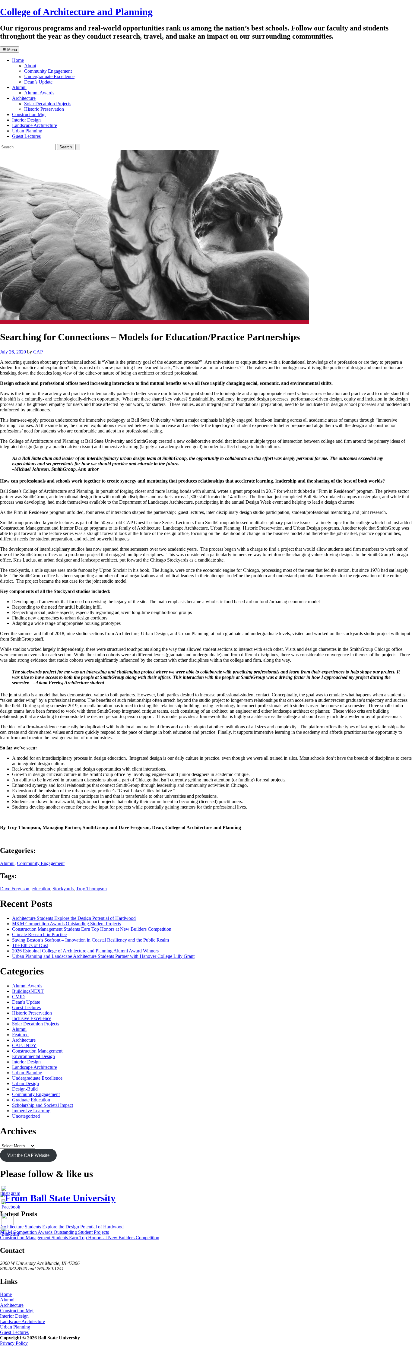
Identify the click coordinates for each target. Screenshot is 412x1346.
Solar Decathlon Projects (47, 103)
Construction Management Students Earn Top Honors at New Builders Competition (91, 929)
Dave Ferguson (14, 888)
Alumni (19, 87)
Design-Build (25, 1088)
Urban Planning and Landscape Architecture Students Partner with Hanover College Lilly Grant (103, 956)
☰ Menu (9, 49)
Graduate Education (31, 1099)
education (41, 888)
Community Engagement (48, 71)
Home (18, 60)
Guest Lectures (26, 136)
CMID (18, 996)
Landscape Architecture (34, 125)
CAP (38, 351)
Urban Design (25, 1083)
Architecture (24, 98)
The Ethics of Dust (30, 945)
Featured (20, 1034)
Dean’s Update (38, 81)
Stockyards (63, 888)
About (30, 65)
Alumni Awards (39, 92)
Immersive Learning (31, 1110)
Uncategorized (26, 1116)
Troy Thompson (91, 888)
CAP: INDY (24, 1045)
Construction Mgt (29, 114)
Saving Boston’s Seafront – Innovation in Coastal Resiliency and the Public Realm (90, 939)
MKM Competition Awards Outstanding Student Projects (66, 923)
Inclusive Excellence (31, 1018)
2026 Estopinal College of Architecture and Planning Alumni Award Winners (85, 950)
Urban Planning (27, 130)
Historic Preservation (44, 109)
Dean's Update (26, 1002)
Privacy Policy (14, 1343)
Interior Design (26, 119)
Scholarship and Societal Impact (42, 1105)
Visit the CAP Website (28, 1155)
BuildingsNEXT (28, 991)
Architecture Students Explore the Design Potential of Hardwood (74, 918)
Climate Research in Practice (39, 934)
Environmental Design (33, 1056)
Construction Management (37, 1050)
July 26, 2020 (13, 351)
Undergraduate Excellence (49, 76)
